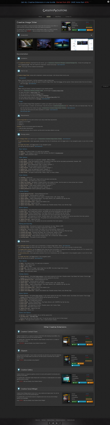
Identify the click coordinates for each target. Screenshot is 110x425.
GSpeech (24, 351)
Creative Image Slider (27, 22)
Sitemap (43, 420)
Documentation (82, 30)
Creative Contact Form (29, 332)
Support (90, 30)
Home (40, 16)
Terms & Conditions (60, 420)
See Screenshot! (61, 64)
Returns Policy (50, 420)
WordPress (58, 16)
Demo (75, 30)
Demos (74, 363)
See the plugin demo (25, 111)
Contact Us (68, 16)
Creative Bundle (71, 420)
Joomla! (49, 16)
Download (81, 363)
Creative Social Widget (29, 389)
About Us (37, 420)
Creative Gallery (27, 370)
